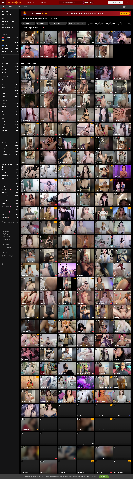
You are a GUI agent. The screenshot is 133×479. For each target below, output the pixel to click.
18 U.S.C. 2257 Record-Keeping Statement (8, 256)
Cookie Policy (84, 476)
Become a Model (6, 247)
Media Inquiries (6, 239)
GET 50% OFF (124, 13)
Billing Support (6, 234)
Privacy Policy (5, 242)
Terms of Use (5, 244)
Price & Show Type (58, 23)
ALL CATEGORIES (10, 222)
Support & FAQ (6, 231)
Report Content (6, 236)
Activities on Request (77, 23)
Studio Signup (5, 250)
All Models (4, 253)
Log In (127, 2)
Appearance (28, 23)
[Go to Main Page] (15, 2)
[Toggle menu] (3, 2)
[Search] (81, 2)
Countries (42, 23)
